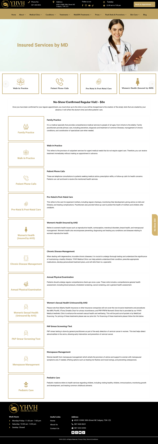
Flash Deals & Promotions (115, 15)
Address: (59, 2)
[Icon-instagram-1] (76, 432)
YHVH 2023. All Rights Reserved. (68, 439)
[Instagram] (86, 5)
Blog (145, 15)
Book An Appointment (143, 4)
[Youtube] (89, 5)
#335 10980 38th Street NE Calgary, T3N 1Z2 (65, 5)
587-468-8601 (36, 5)
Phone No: (35, 2)
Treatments (64, 15)
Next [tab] (152, 84)
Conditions (50, 15)
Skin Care (134, 15)
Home (14, 15)
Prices (97, 15)
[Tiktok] (83, 432)
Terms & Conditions (92, 439)
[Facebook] (83, 5)
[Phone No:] (29, 1)
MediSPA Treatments (81, 15)
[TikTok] (93, 5)
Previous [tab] (6, 84)
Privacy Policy (82, 439)
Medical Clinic (35, 15)
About (21, 15)
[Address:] (53, 1)
